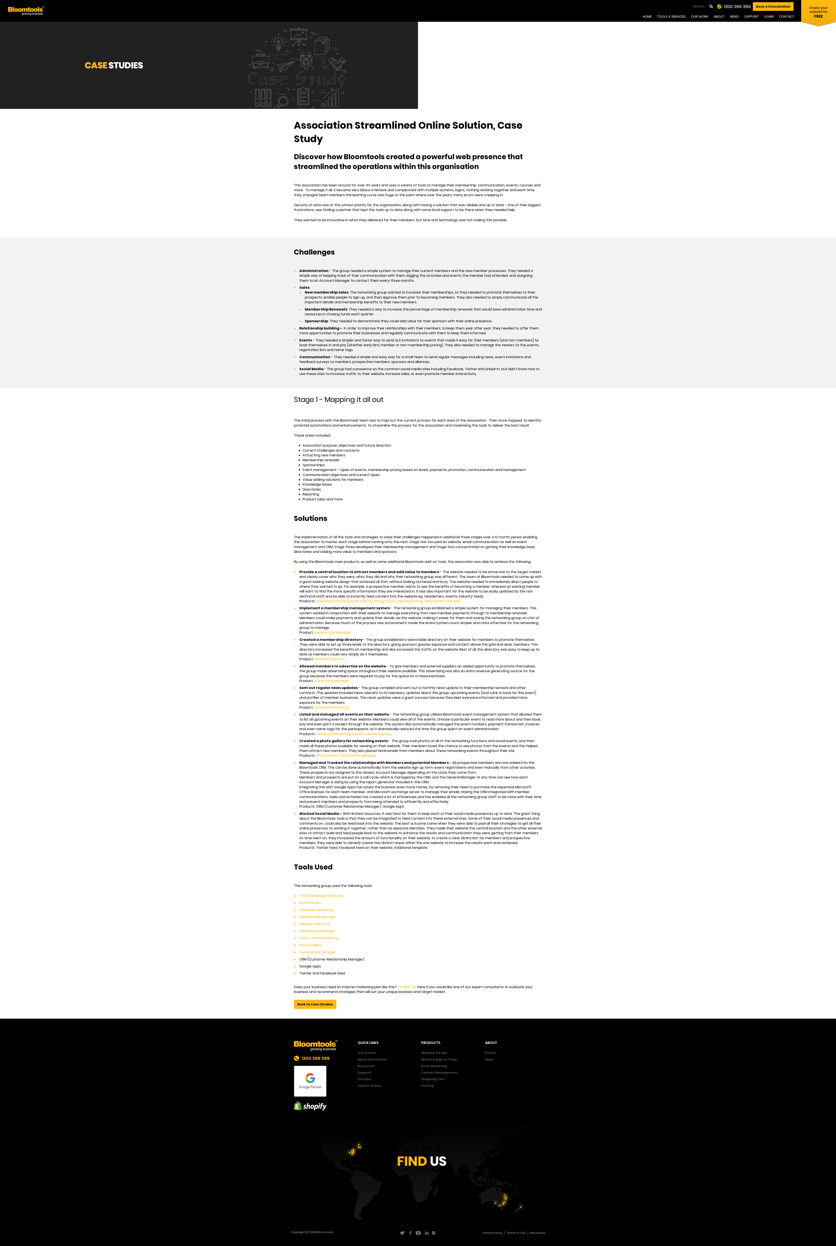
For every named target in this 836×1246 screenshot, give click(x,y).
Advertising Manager (331, 680)
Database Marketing (331, 707)
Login (769, 16)
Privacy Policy (492, 1233)
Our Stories (367, 1053)
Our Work (699, 16)
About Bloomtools (372, 1059)
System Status (370, 1086)
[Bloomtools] (26, 10)
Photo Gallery (310, 945)
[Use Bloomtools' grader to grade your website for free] (818, 14)
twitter (402, 1233)
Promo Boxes (342, 601)
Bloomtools (324, 1232)
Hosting (427, 1086)
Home (647, 16)
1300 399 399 (737, 6)
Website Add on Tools (439, 1059)
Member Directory (329, 659)
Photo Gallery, (327, 755)
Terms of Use (516, 1233)
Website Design (434, 1053)
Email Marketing (434, 1066)
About (719, 16)
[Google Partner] (322, 1081)
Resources (366, 1066)
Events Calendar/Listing (371, 733)
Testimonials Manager (442, 601)
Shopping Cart (433, 1079)
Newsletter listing (369, 601)
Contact (787, 16)
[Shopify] (322, 1106)
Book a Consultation (773, 6)
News (734, 16)
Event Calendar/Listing (403, 601)
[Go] (712, 6)
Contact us (406, 986)
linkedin (426, 1233)
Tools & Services (671, 16)
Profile (490, 1053)
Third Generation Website (321, 895)
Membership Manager (332, 632)
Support (751, 16)
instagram (434, 1233)
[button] (315, 1004)
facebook (410, 1233)
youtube (418, 1233)
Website (323, 601)
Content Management (439, 1072)
